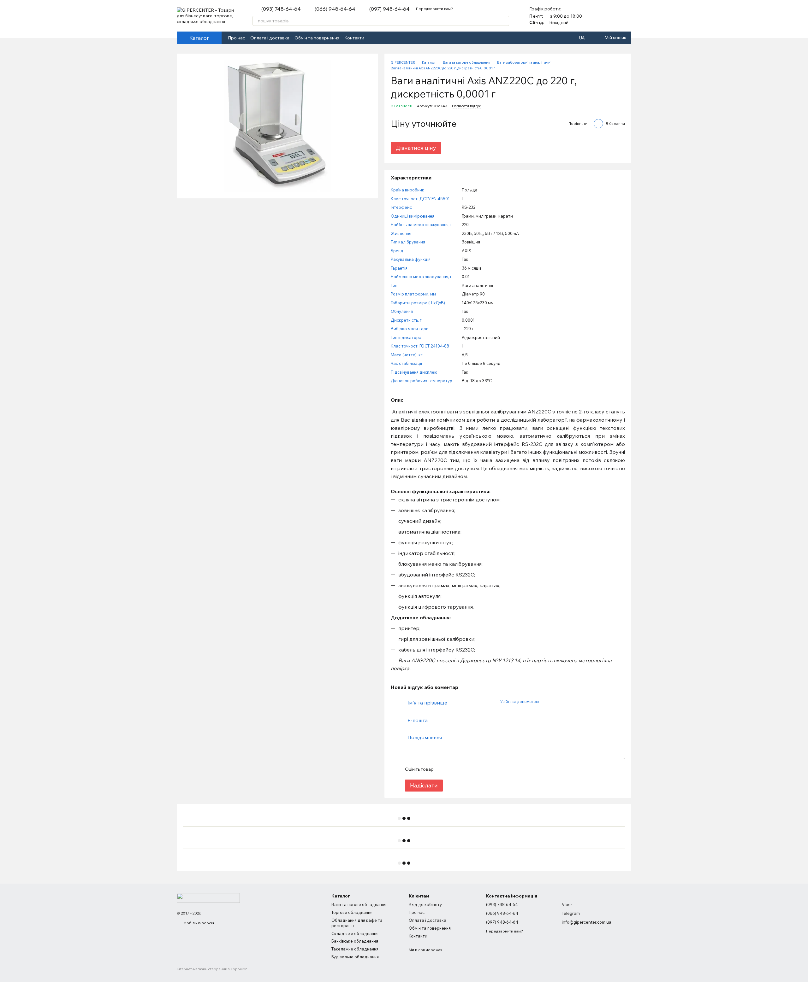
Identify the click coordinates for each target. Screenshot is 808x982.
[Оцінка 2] (454, 769)
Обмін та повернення (316, 38)
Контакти (354, 38)
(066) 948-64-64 (335, 8)
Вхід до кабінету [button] (425, 904)
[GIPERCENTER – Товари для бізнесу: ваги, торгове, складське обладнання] (208, 897)
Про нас (236, 38)
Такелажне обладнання (354, 948)
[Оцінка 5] (484, 769)
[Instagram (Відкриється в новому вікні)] (380, 37)
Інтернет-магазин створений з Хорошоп (212, 969)
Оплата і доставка (269, 38)
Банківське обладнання (354, 941)
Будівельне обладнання (355, 956)
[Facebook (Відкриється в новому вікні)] (373, 37)
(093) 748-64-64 (281, 8)
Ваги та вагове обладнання (358, 904)
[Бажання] (626, 16)
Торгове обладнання (351, 912)
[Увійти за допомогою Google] (556, 701)
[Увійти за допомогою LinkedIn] (566, 701)
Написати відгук (466, 105)
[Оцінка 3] (464, 769)
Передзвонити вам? (434, 8)
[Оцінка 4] (474, 769)
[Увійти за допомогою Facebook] (546, 701)
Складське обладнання (354, 933)
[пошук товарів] (504, 21)
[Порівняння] (610, 16)
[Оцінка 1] (444, 769)
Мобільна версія (198, 923)
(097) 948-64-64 (389, 8)
